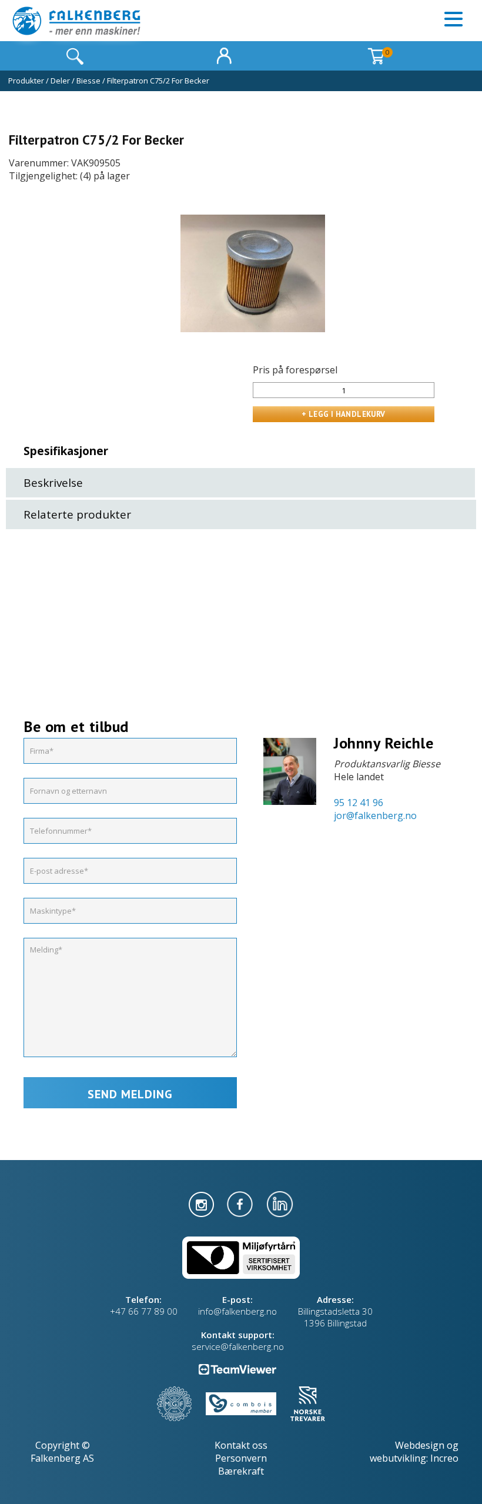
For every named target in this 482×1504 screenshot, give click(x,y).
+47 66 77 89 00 (144, 1311)
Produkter (26, 80)
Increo (444, 1458)
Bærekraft (241, 1471)
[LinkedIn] (280, 1203)
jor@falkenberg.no (375, 815)
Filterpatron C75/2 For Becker (158, 80)
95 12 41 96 (358, 802)
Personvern (241, 1458)
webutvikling (398, 1458)
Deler (60, 80)
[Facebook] (241, 1203)
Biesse (88, 80)
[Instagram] (202, 1203)
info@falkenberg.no (237, 1311)
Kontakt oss (241, 1445)
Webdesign (419, 1445)
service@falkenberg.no (238, 1346)
